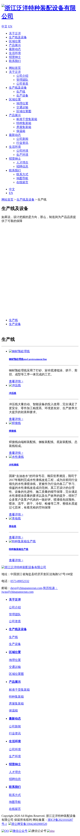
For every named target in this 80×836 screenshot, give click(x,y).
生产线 (20, 91)
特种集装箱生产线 (18, 549)
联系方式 (22, 174)
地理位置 (22, 103)
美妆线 (12, 526)
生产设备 (22, 95)
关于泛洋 (15, 33)
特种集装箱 (23, 123)
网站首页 (15, 67)
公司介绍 (22, 75)
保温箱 (20, 131)
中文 (4, 26)
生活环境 (15, 53)
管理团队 (22, 79)
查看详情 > (16, 381)
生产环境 (22, 154)
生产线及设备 (18, 37)
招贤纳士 (15, 57)
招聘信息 (22, 166)
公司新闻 (22, 138)
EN (10, 26)
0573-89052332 (19, 581)
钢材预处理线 (28, 359)
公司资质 (22, 83)
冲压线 (12, 393)
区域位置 (15, 41)
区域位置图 (23, 111)
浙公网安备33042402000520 (29, 823)
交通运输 (22, 107)
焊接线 (12, 430)
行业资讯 (22, 142)
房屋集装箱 (23, 127)
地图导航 (22, 178)
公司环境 (22, 150)
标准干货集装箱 (26, 119)
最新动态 (15, 49)
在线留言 (22, 182)
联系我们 (15, 61)
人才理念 (22, 162)
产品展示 (15, 45)
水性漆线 (14, 464)
